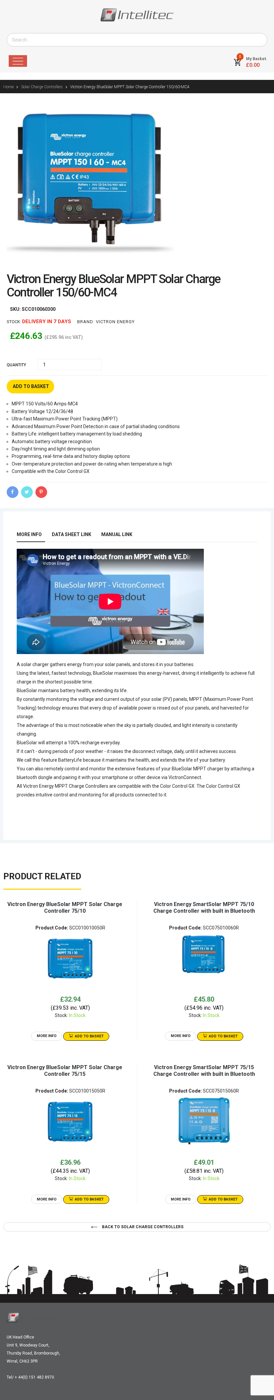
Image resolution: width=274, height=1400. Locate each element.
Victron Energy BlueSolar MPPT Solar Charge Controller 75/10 (64, 907)
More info (29, 534)
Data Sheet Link (71, 534)
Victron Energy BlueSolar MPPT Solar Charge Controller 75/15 (64, 1070)
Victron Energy (115, 321)
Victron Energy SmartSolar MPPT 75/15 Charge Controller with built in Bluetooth (204, 1070)
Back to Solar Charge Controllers (142, 1227)
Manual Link (116, 534)
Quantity (16, 365)
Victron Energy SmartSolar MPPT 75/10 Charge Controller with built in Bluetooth (204, 907)
